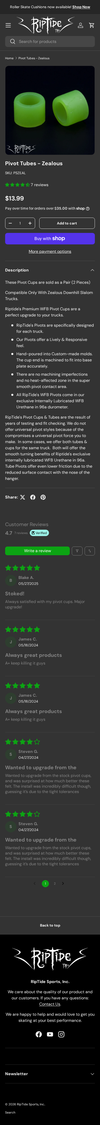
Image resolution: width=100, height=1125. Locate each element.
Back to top (50, 925)
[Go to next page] (64, 883)
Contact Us (49, 1004)
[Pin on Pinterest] (43, 497)
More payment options (50, 251)
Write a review (37, 550)
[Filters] (77, 551)
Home (9, 58)
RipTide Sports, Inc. (31, 1104)
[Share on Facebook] (33, 497)
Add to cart (67, 223)
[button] (91, 25)
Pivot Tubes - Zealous (33, 58)
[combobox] (50, 41)
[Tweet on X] (22, 497)
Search (10, 1112)
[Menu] (8, 25)
